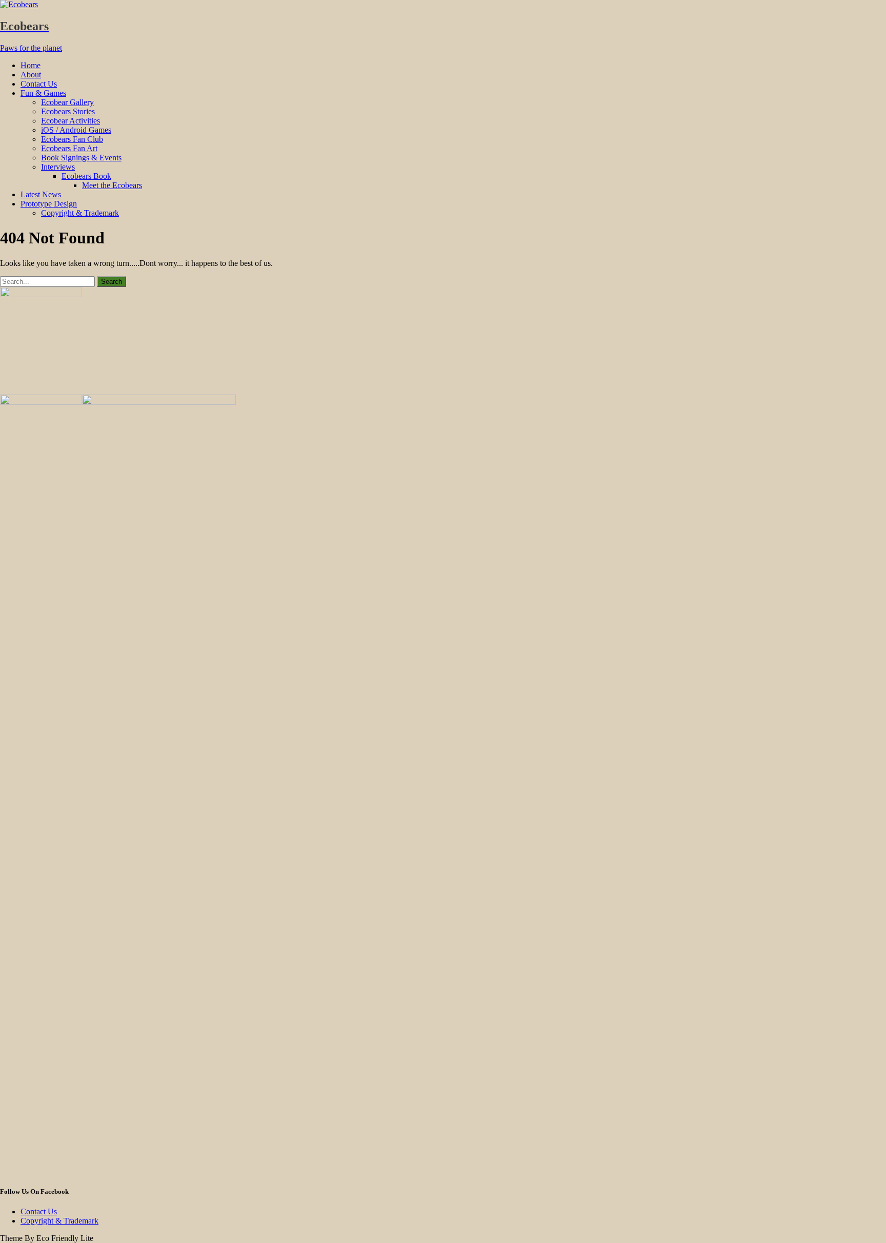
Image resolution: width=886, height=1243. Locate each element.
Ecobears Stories (68, 111)
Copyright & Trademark (80, 213)
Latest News (41, 194)
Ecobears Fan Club (72, 139)
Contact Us (39, 83)
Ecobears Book (86, 176)
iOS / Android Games (76, 130)
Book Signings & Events (81, 157)
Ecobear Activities (70, 120)
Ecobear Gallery (67, 102)
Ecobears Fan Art (69, 148)
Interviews (58, 166)
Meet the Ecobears (112, 185)
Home (31, 65)
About (31, 74)
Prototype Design (49, 203)
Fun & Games (43, 93)
